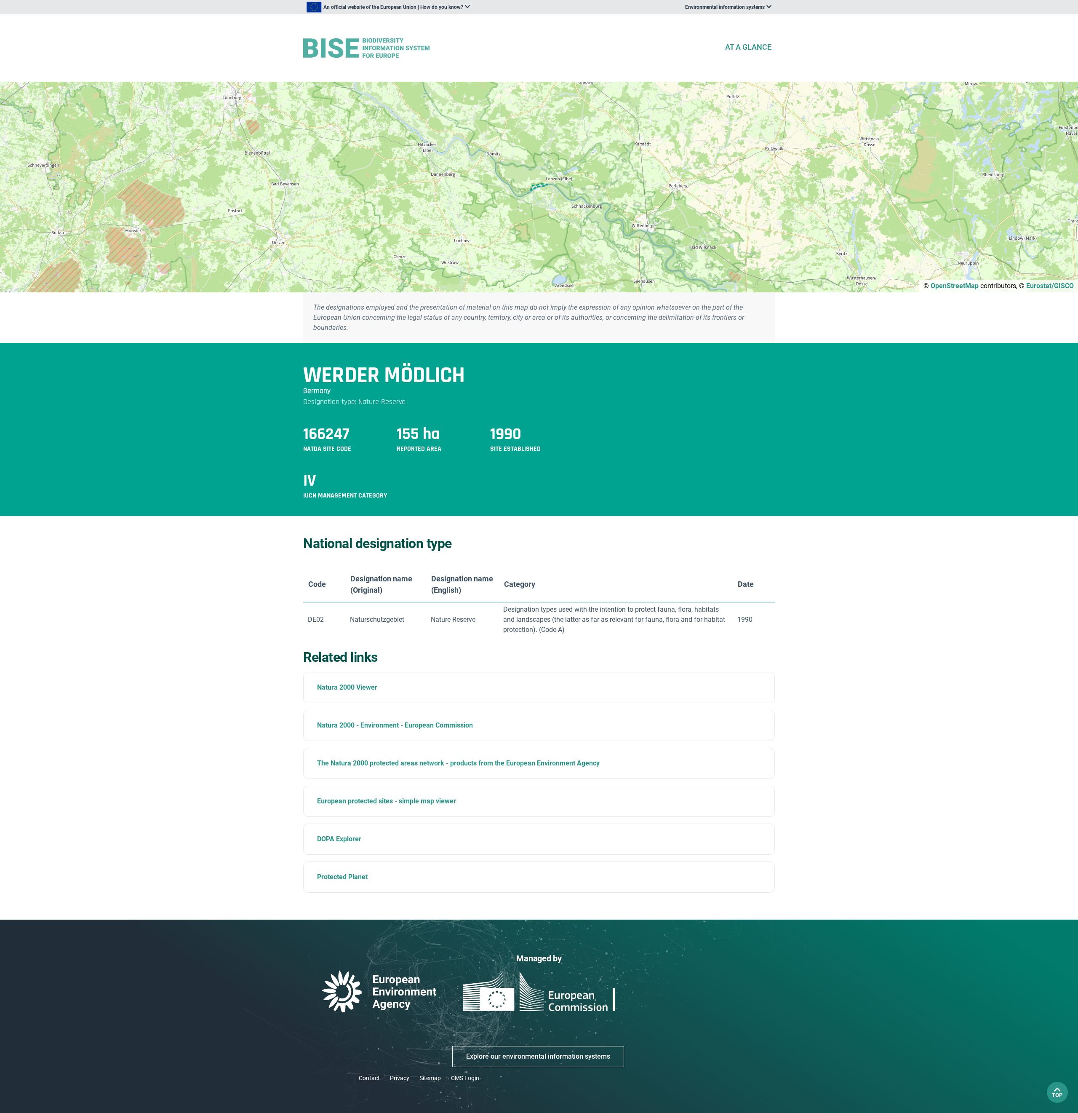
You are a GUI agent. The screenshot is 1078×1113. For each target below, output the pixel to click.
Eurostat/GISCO (1050, 286)
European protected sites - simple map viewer (386, 801)
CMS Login (465, 1078)
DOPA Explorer (339, 839)
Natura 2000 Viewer (347, 687)
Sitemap (430, 1078)
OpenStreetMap (955, 286)
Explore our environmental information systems (538, 1056)
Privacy (399, 1078)
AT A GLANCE (748, 47)
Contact (369, 1078)
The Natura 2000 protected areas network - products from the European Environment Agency (458, 763)
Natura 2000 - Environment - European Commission (395, 725)
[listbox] (388, 7)
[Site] (510, 48)
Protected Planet (342, 877)
